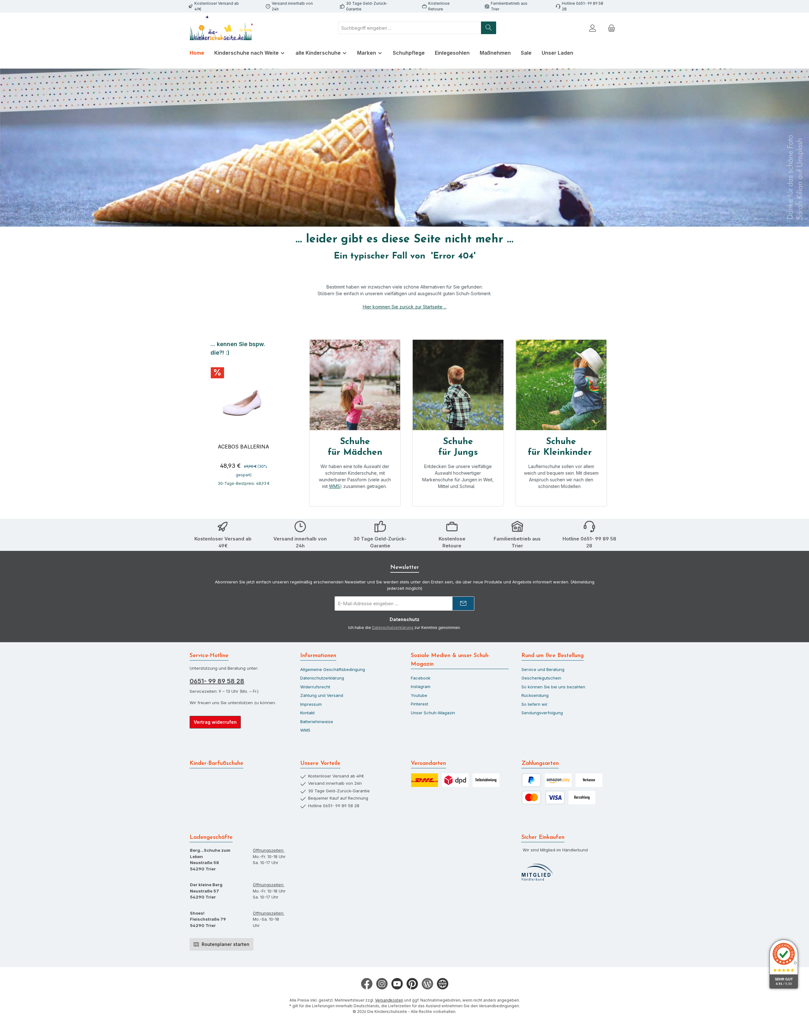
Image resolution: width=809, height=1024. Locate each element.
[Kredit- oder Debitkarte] (543, 797)
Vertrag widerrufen (215, 722)
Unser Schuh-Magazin (433, 712)
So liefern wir (534, 704)
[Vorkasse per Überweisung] (589, 780)
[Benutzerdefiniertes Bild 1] (537, 872)
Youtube (419, 695)
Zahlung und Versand (321, 695)
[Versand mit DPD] (455, 780)
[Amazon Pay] (558, 780)
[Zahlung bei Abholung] (582, 797)
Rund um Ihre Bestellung (552, 656)
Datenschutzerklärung (392, 627)
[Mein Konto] (592, 27)
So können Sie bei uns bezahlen (553, 686)
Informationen (318, 656)
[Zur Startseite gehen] (221, 28)
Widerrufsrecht (315, 686)
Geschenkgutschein (541, 677)
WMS (334, 486)
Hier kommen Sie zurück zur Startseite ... (405, 306)
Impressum (311, 704)
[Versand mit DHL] (424, 780)
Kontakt (307, 712)
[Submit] (463, 603)
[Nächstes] (277, 416)
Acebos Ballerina (243, 446)
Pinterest (419, 703)
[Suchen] (488, 27)
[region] (243, 416)
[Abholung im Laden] (486, 780)
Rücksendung (535, 695)
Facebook (420, 677)
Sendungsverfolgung (542, 712)
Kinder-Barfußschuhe (216, 763)
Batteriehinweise (316, 721)
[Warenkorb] (611, 27)
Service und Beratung (542, 669)
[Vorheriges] (210, 416)
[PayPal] (531, 780)
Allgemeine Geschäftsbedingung (332, 669)
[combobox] (409, 27)
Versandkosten (389, 1000)
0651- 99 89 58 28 (217, 681)
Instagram (420, 686)
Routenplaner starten (224, 944)
